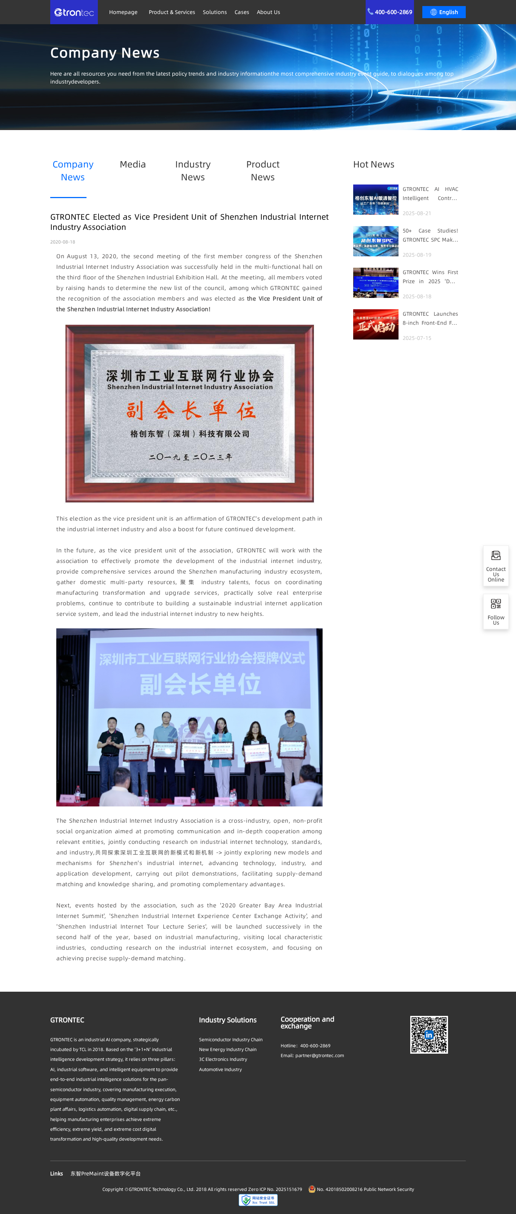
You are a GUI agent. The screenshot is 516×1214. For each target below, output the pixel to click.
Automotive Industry (220, 1069)
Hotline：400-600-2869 (306, 1045)
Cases (242, 12)
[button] (444, 12)
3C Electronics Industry (223, 1059)
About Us (268, 12)
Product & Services (172, 12)
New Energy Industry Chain (227, 1049)
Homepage (123, 12)
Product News (263, 170)
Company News (73, 170)
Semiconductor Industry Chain (231, 1039)
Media (133, 164)
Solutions (215, 12)
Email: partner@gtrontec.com (312, 1055)
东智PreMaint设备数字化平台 (106, 1173)
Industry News (193, 170)
